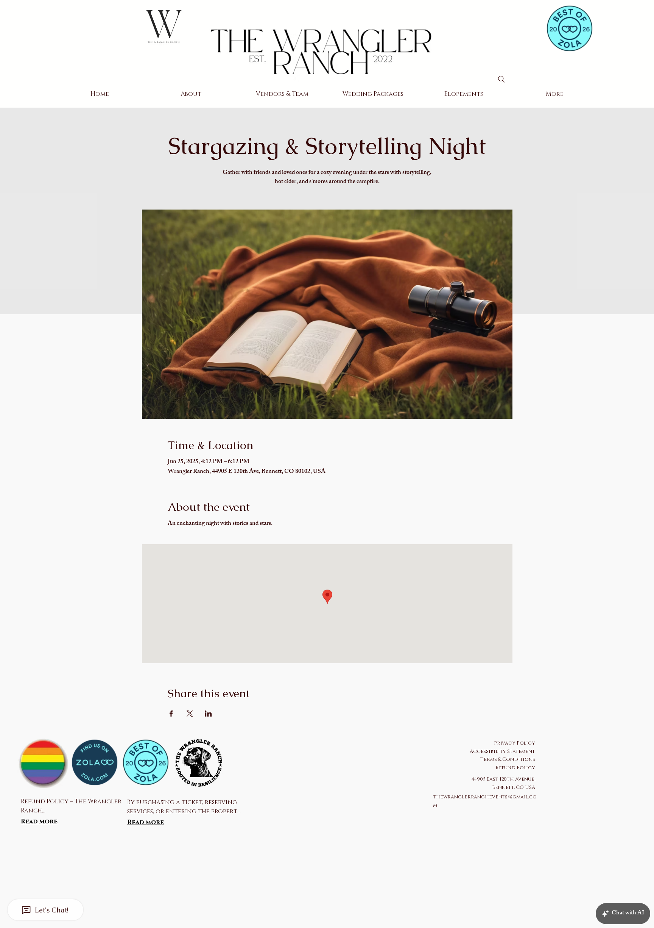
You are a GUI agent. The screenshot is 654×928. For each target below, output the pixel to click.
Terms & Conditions (507, 759)
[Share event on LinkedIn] (208, 713)
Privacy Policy (514, 743)
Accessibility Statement (502, 751)
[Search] (501, 79)
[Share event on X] (189, 713)
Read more (39, 821)
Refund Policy (515, 767)
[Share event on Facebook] (171, 713)
